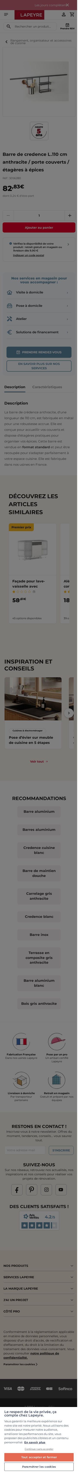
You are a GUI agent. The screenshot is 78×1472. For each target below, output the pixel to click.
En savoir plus (34, 1442)
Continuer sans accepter (39, 1448)
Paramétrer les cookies (39, 1466)
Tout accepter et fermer (39, 1457)
